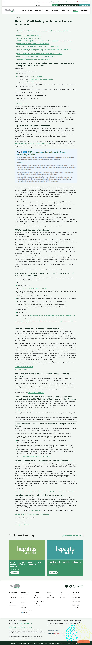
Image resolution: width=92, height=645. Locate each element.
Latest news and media (65, 595)
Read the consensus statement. (24, 366)
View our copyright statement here (24, 623)
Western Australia (71, 643)
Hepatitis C (23, 602)
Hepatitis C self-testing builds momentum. (29, 35)
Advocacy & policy (51, 597)
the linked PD (36, 510)
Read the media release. (22, 369)
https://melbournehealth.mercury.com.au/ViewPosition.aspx (32, 514)
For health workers (25, 615)
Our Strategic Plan (13, 597)
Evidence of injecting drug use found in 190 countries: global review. (36, 56)
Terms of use (30, 627)
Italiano (55, 2)
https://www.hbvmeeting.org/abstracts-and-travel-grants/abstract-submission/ (52, 315)
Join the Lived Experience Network (69, 5)
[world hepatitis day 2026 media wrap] (65, 550)
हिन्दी (52, 2)
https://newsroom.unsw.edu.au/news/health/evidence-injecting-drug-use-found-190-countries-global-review (45, 491)
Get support (37, 592)
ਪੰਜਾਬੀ (66, 2)
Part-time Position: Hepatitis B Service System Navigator (33, 59)
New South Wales (35, 643)
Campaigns (49, 595)
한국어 (62, 2)
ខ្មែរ (59, 2)
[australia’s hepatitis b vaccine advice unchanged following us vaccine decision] (27, 550)
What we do (50, 592)
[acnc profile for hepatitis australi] (73, 632)
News (61, 592)
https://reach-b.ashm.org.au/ (36, 392)
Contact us (11, 602)
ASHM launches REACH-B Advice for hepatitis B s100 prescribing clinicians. (38, 46)
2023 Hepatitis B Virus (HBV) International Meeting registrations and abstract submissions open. (44, 41)
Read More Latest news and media (72, 535)
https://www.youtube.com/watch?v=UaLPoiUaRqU (36, 456)
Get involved (76, 592)
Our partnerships (50, 600)
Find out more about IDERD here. (24, 410)
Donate (55, 5)
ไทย (69, 2)
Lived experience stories (26, 610)
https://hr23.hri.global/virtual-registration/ (42, 79)
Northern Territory (44, 643)
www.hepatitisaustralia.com (22, 525)
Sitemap (10, 627)
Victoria (58, 643)
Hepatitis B (23, 600)
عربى (43, 2)
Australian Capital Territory (24, 643)
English (80, 1)
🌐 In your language (25, 612)
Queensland (63, 643)
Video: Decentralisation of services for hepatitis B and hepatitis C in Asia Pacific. (39, 53)
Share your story (76, 597)
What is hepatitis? (25, 595)
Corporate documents (13, 605)
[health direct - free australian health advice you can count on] (59, 632)
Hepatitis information (26, 592)
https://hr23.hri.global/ (37, 76)
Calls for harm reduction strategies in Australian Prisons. (33, 43)
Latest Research (63, 597)
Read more (14, 572)
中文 (49, 2)
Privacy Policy (16, 627)
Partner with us (76, 607)
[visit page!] (66, 586)
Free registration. (22, 104)
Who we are (11, 595)
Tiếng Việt (73, 2)
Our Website (23, 627)
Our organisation (13, 592)
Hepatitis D (23, 605)
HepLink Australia (84, 5)
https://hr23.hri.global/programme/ (33, 82)
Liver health (23, 607)
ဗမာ (46, 2)
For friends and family (39, 601)
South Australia (52, 643)
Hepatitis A (23, 597)
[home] (12, 10)
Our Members (12, 600)
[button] (27, 10)
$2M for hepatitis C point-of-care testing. (29, 38)
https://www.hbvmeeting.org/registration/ (35, 288)
